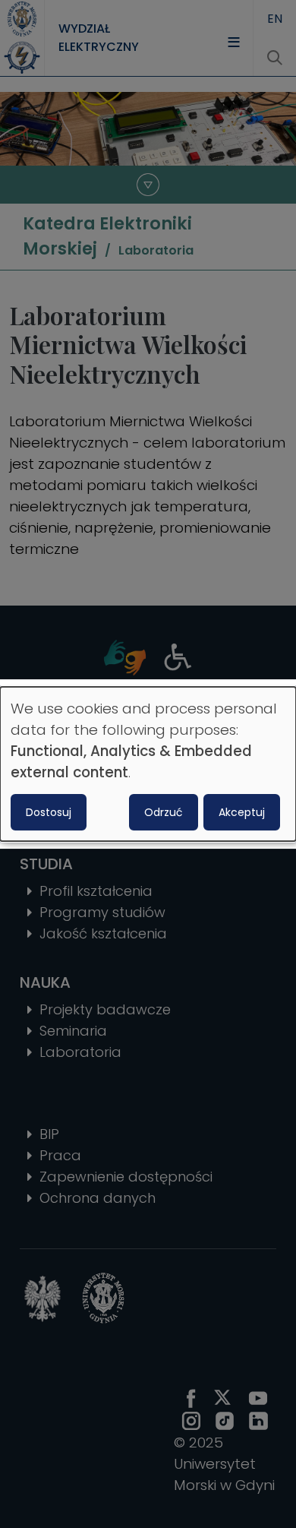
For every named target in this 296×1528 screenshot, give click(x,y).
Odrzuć (163, 812)
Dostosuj (48, 812)
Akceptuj (242, 812)
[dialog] (148, 764)
